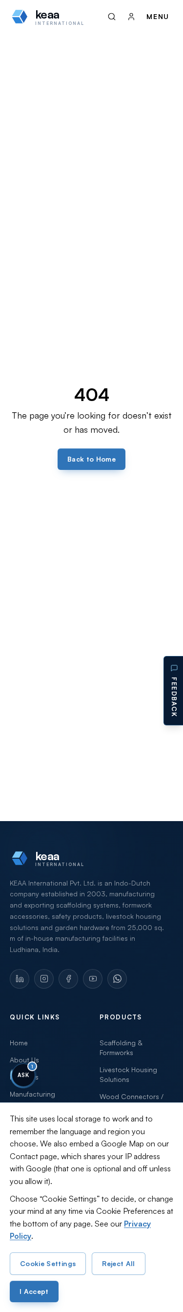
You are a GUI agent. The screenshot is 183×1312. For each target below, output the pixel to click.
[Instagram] (44, 979)
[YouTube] (92, 979)
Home (19, 1042)
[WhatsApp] (117, 979)
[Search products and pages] (111, 16)
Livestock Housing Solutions (128, 1074)
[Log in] (131, 16)
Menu (157, 16)
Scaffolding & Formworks (121, 1047)
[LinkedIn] (19, 979)
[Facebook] (68, 979)
